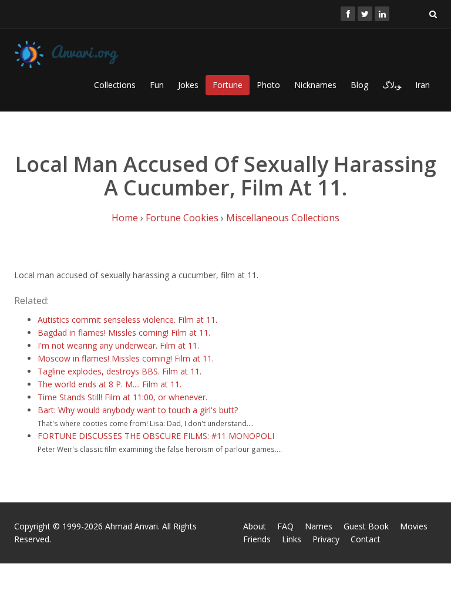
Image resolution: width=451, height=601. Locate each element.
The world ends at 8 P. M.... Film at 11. (109, 384)
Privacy (325, 539)
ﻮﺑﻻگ (391, 84)
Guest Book (366, 526)
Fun (157, 84)
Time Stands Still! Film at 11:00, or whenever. (122, 397)
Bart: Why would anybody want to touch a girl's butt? (138, 410)
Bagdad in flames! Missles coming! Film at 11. (124, 332)
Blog (359, 84)
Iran (422, 84)
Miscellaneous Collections (282, 217)
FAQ (285, 526)
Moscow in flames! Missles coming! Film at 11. (126, 358)
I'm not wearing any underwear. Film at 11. (118, 345)
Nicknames (315, 84)
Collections (115, 84)
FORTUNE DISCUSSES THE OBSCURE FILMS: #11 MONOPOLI (156, 435)
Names (318, 526)
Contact (366, 539)
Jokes (188, 84)
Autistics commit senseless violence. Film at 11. (127, 319)
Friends (257, 539)
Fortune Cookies (182, 217)
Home (125, 217)
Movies (414, 526)
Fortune (228, 84)
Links (291, 539)
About (254, 526)
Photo (268, 84)
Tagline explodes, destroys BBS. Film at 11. (119, 371)
